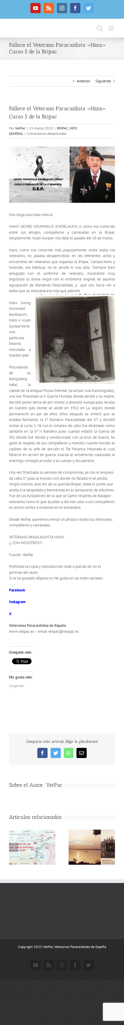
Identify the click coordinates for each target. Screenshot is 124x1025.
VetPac (20, 128)
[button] (13, 847)
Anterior (83, 81)
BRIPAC (62, 128)
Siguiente (103, 81)
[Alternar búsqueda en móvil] (100, 28)
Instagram (17, 601)
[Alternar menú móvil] (112, 28)
